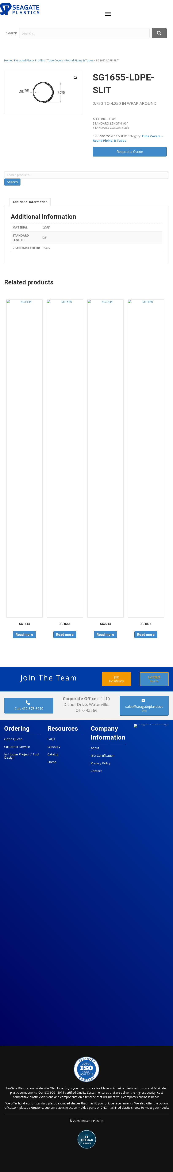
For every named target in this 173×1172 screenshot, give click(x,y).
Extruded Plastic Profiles (29, 60)
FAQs (51, 739)
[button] (108, 14)
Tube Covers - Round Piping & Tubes (70, 60)
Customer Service (17, 746)
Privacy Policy (101, 763)
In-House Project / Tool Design (21, 755)
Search (11, 33)
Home (8, 60)
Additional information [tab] (30, 202)
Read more (24, 635)
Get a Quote (13, 739)
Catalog (52, 754)
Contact (96, 771)
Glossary (53, 746)
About (95, 748)
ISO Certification (102, 755)
